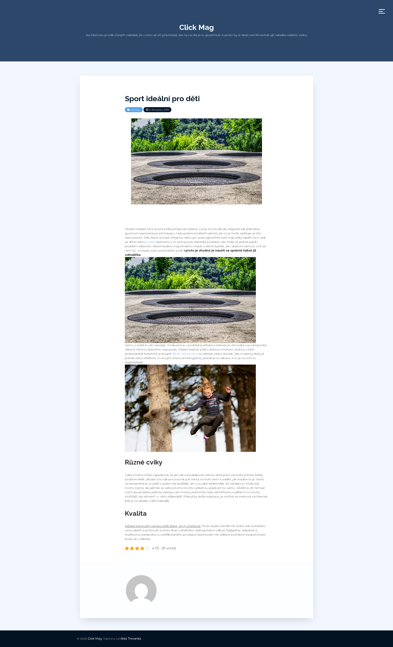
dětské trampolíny (184, 354)
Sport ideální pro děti (162, 98)
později (150, 242)
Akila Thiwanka (130, 638)
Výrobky (135, 109)
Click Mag (196, 27)
